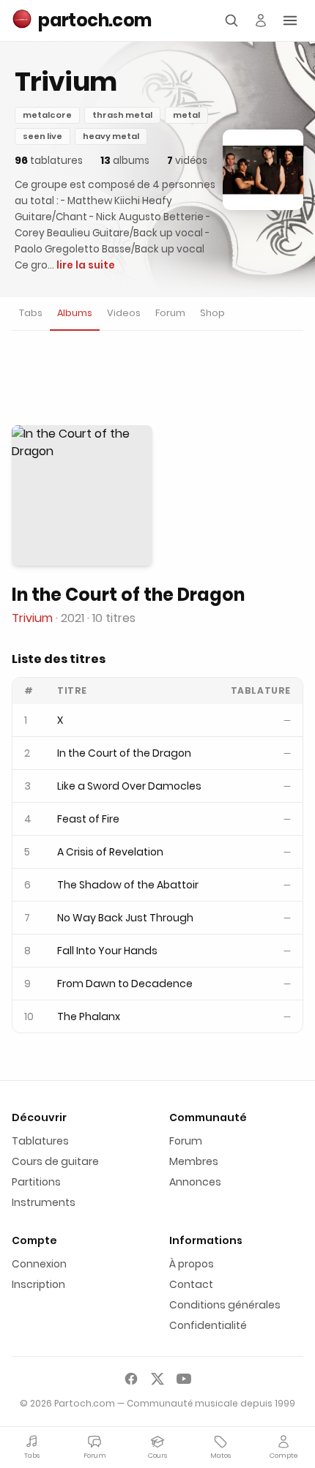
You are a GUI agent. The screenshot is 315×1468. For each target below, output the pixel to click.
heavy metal (111, 136)
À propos (191, 1264)
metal (186, 115)
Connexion (39, 1264)
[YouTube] (184, 1378)
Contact (191, 1284)
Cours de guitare (55, 1161)
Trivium (32, 618)
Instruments (43, 1202)
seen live (42, 136)
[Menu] (290, 20)
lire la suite (85, 265)
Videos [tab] (124, 313)
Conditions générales (225, 1304)
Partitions (36, 1182)
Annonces (195, 1182)
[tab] (31, 313)
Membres (193, 1161)
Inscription (38, 1284)
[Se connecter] (260, 20)
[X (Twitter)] (157, 1378)
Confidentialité (208, 1325)
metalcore (47, 115)
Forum (185, 1141)
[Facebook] (131, 1378)
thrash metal (122, 115)
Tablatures (40, 1141)
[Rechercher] (231, 20)
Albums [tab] (74, 313)
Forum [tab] (170, 313)
